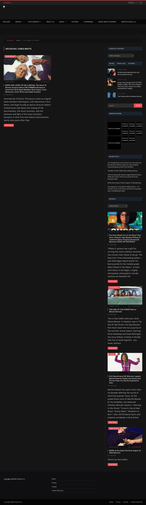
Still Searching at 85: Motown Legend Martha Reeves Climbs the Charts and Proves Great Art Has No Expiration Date (124, 177)
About (54, 479)
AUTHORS (131, 63)
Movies (18, 22)
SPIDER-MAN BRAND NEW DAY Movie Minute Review (128, 73)
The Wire (74, 22)
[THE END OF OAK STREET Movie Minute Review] (125, 295)
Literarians (88, 22)
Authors (113, 213)
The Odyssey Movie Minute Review (130, 96)
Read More (9, 125)
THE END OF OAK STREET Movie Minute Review (31, 3)
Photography (33, 22)
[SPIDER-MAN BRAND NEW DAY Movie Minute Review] (112, 72)
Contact (54, 487)
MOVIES (111, 63)
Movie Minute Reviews (107, 22)
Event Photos (114, 428)
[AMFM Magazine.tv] (38, 12)
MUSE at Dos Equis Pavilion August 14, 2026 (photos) (124, 183)
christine (46, 81)
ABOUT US (50, 22)
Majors (112, 354)
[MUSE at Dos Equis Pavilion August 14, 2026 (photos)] (125, 436)
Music (61, 22)
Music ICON (121, 63)
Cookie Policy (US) (57, 490)
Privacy (54, 483)
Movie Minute (114, 287)
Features (6, 22)
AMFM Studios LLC (128, 22)
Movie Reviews (10, 56)
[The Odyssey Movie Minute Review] (112, 95)
